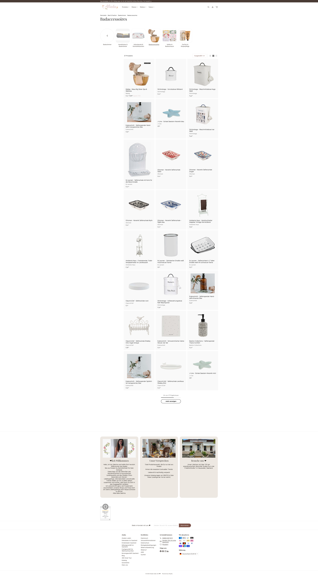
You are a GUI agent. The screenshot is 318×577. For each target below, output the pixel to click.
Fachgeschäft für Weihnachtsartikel (128, 550)
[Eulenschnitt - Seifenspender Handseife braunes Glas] (203, 288)
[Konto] (213, 7)
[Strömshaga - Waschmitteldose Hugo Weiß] (203, 78)
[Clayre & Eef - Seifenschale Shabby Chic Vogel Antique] (139, 330)
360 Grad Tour (127, 558)
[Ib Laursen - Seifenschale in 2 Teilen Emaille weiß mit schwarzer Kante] (203, 250)
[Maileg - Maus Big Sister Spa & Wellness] (139, 78)
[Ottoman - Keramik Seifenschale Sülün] (171, 159)
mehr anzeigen (171, 401)
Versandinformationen (148, 540)
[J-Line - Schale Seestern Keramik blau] (171, 114)
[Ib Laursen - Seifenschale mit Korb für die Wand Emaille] (139, 164)
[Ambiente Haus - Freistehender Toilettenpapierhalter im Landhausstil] (139, 250)
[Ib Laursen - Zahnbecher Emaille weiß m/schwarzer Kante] (171, 250)
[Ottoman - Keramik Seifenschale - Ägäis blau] (171, 209)
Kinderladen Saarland (129, 543)
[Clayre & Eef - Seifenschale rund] (139, 289)
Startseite (103, 15)
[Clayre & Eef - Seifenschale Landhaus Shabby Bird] (171, 370)
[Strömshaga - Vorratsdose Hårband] (171, 78)
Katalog (124, 560)
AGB (142, 552)
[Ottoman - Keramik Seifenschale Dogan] (203, 159)
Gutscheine (125, 562)
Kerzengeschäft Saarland (130, 553)
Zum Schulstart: (104, 1)
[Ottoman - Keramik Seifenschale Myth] (139, 209)
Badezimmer (122, 15)
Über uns (125, 565)
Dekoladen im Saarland (129, 540)
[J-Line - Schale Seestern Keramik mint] (203, 366)
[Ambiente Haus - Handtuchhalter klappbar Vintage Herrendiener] (203, 209)
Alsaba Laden (126, 538)
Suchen (143, 554)
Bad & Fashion (112, 15)
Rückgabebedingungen (148, 545)
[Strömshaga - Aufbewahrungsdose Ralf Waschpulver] (171, 290)
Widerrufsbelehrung (147, 547)
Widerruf (143, 550)
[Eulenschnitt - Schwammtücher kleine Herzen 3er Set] (171, 330)
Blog (123, 555)
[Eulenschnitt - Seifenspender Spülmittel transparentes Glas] (139, 370)
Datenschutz (145, 543)
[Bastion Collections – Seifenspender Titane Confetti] (203, 330)
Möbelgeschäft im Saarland (128, 546)
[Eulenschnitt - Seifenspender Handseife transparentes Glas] (139, 116)
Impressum (144, 538)
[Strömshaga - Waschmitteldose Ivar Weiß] (203, 118)
